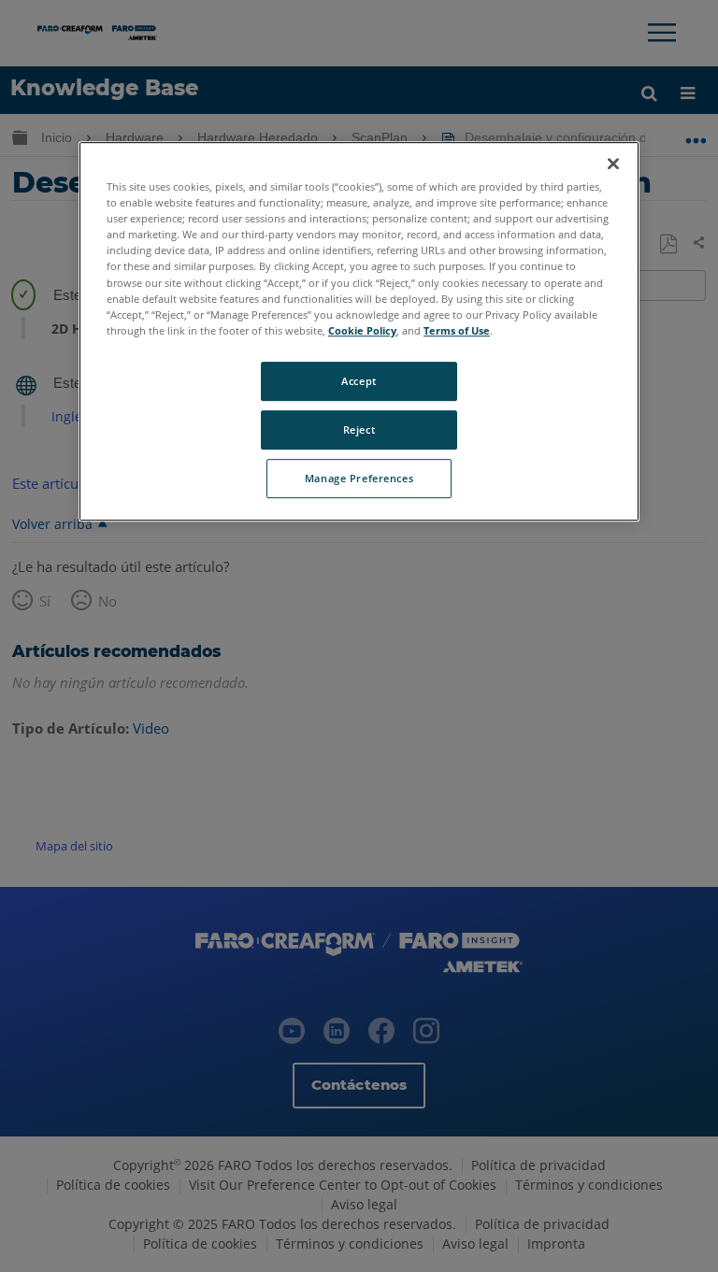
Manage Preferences (359, 478)
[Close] (613, 163)
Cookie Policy (362, 330)
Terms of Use (457, 330)
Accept (358, 381)
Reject (359, 429)
